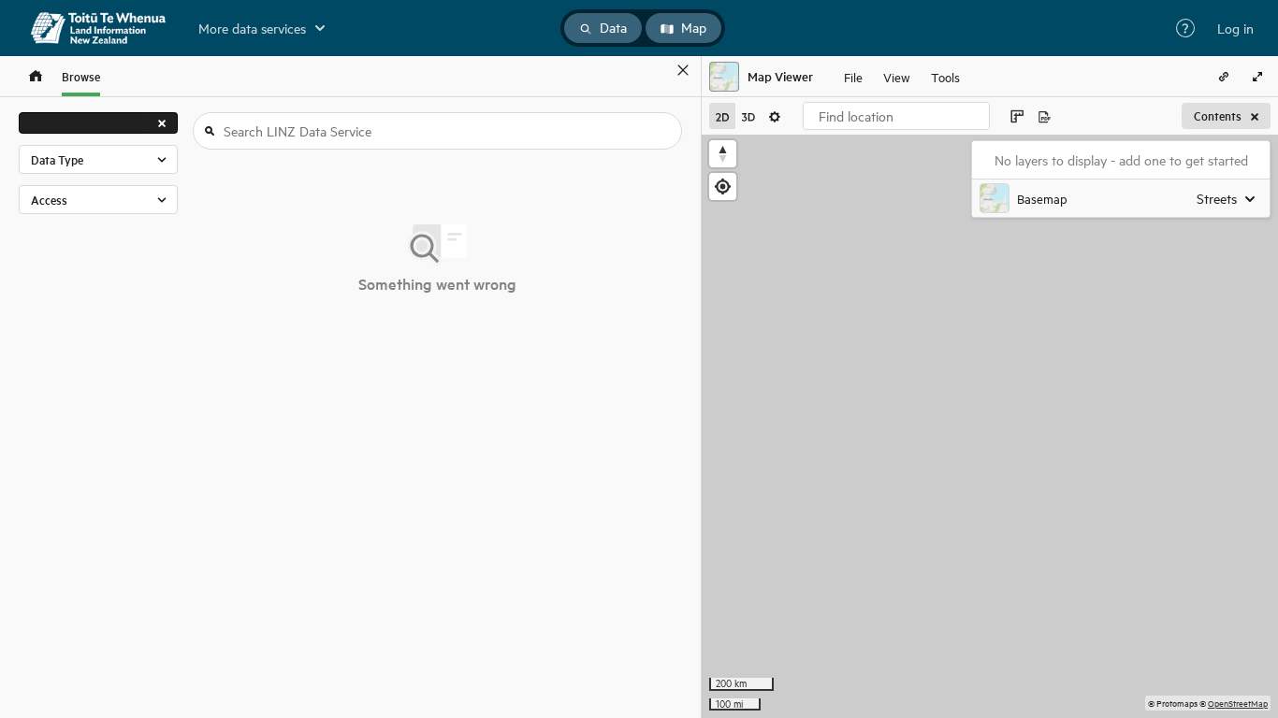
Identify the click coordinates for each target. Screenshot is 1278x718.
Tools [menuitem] (945, 76)
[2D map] (722, 116)
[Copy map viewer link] (1224, 77)
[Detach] (656, 70)
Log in (1235, 28)
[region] (990, 426)
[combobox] (896, 116)
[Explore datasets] (36, 76)
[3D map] (748, 116)
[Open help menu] (1185, 28)
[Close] (683, 70)
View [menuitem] (896, 76)
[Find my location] (722, 186)
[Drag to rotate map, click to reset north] (722, 153)
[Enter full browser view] (1257, 77)
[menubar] (901, 77)
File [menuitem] (853, 76)
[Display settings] (775, 116)
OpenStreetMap (1238, 702)
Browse (81, 76)
